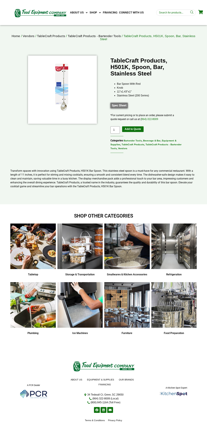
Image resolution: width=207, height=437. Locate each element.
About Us (77, 12)
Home (16, 36)
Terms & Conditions (95, 420)
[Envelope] (110, 410)
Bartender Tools (133, 140)
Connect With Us (131, 12)
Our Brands (126, 379)
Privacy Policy (115, 420)
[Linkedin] (103, 410)
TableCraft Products (51, 36)
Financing (110, 12)
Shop (93, 12)
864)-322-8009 (149, 119)
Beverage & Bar (152, 140)
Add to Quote (133, 129)
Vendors (28, 36)
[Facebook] (97, 410)
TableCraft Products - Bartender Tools (94, 36)
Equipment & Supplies (100, 379)
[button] (119, 105)
